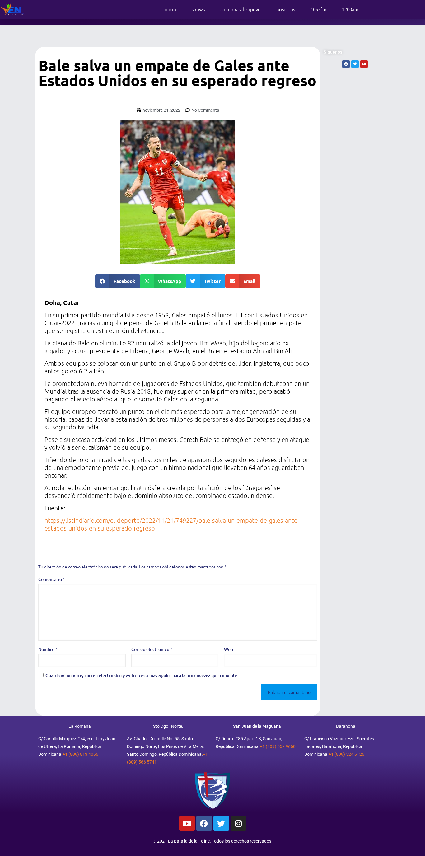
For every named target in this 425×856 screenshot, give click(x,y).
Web (228, 649)
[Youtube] (187, 823)
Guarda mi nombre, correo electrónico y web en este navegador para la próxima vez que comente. (142, 675)
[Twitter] (221, 823)
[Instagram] (238, 823)
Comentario (51, 579)
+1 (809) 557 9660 (278, 746)
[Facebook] (204, 823)
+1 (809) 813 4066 (80, 754)
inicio (170, 9)
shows (198, 9)
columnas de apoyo (240, 9)
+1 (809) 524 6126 (346, 754)
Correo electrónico (151, 649)
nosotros (285, 9)
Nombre (48, 649)
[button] (117, 281)
